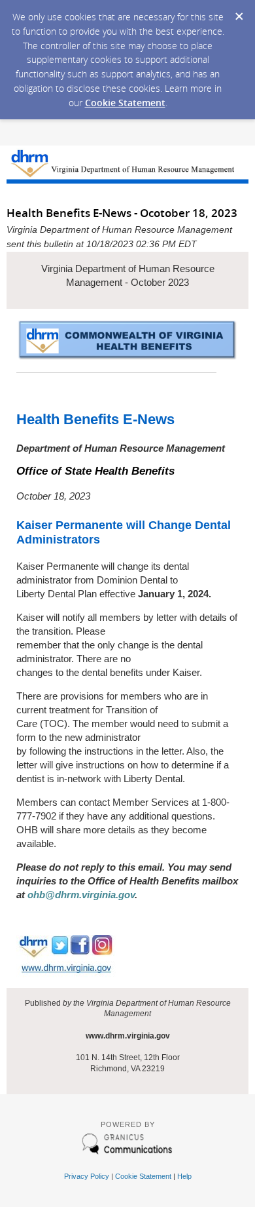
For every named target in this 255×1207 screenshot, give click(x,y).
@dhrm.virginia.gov (90, 894)
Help (184, 1176)
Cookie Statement (125, 102)
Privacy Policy (86, 1176)
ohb (36, 894)
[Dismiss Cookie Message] (238, 12)
